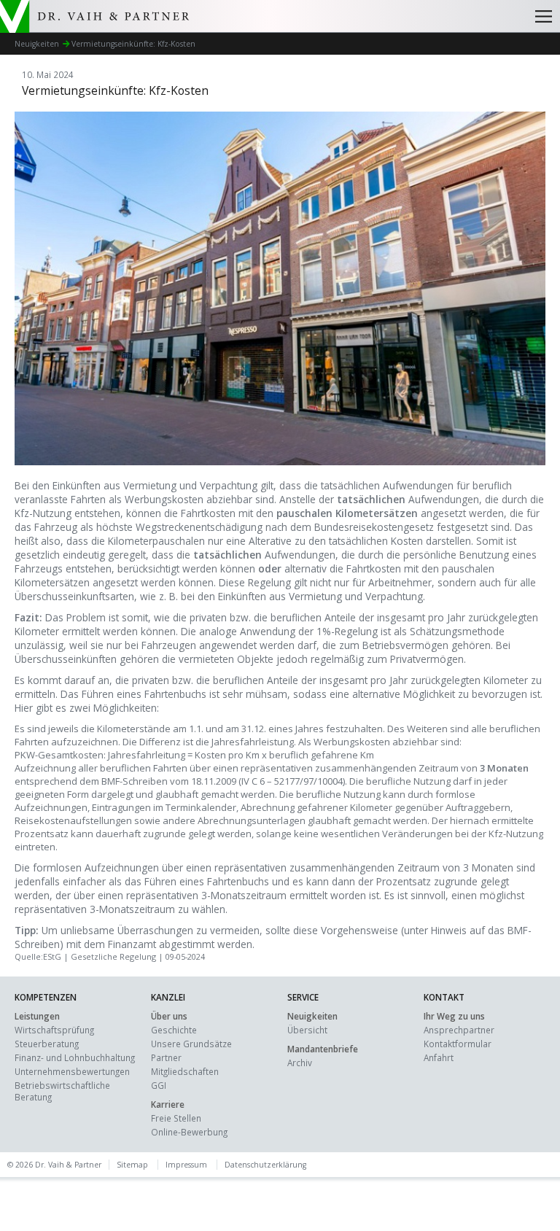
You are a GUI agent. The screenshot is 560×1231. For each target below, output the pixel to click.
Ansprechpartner (459, 1030)
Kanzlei (168, 997)
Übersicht (307, 1030)
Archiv (299, 1062)
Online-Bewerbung (189, 1132)
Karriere (167, 1104)
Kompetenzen (46, 997)
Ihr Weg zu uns (454, 1016)
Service (303, 997)
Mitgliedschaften (185, 1071)
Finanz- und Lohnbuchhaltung (75, 1057)
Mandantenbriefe (322, 1049)
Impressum (186, 1165)
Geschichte (174, 1030)
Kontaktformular (457, 1043)
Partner (166, 1057)
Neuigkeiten (312, 1016)
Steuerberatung (47, 1043)
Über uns (169, 1016)
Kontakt (444, 997)
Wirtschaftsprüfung (54, 1030)
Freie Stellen (176, 1118)
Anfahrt (439, 1057)
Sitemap (132, 1165)
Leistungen (37, 1016)
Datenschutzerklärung (265, 1165)
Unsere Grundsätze (191, 1043)
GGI (158, 1085)
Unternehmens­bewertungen (72, 1071)
